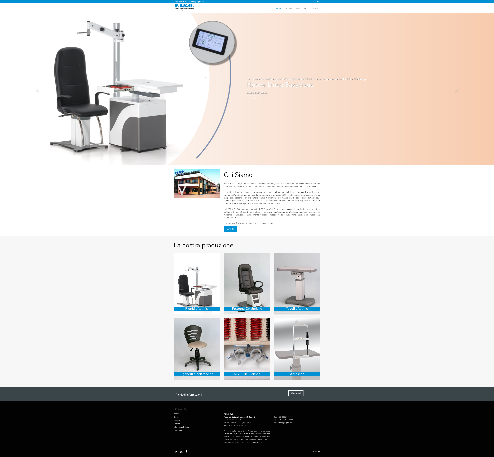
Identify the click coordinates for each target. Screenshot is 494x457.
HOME (279, 8)
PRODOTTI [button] (300, 8)
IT (314, 1)
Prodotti (177, 420)
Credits (314, 451)
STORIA (289, 8)
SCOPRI (230, 228)
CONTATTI (314, 8)
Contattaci (296, 393)
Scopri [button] (253, 98)
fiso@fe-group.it (197, 1)
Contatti (177, 423)
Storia (176, 417)
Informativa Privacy (181, 427)
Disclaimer (178, 430)
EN (318, 1)
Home (176, 413)
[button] (37, 89)
